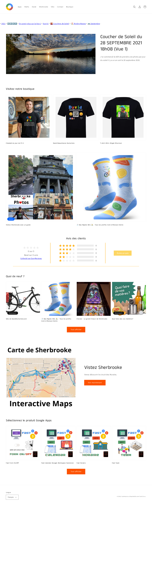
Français (11, 497)
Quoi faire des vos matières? (122, 319)
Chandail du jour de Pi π (15, 143)
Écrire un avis (122, 253)
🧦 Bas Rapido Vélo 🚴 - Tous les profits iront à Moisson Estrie (100, 225)
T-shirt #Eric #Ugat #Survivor (111, 143)
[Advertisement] (71, 541)
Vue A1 (46, 23)
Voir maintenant (95, 382)
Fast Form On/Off (12, 463)
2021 (3, 23)
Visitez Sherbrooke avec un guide (18, 225)
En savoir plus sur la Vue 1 (30, 23)
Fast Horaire (81, 463)
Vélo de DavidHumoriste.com (16, 319)
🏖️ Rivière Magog (78, 23)
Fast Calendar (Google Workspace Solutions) (57, 463)
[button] (134, 6)
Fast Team (115, 463)
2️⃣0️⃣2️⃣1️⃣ (12, 23)
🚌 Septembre (94, 23)
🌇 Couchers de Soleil (59, 23)
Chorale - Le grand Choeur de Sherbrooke (92, 319)
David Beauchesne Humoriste (64, 143)
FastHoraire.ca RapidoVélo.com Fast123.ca (133, 496)
